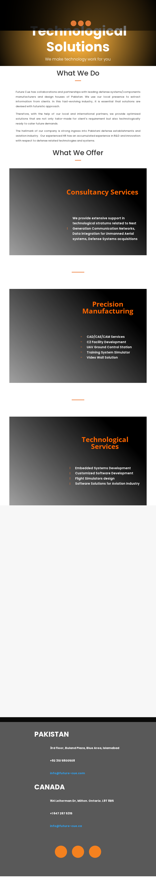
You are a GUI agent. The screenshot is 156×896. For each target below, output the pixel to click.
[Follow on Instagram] (78, 852)
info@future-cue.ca (66, 826)
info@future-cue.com (67, 773)
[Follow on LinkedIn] (95, 852)
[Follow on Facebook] (61, 852)
